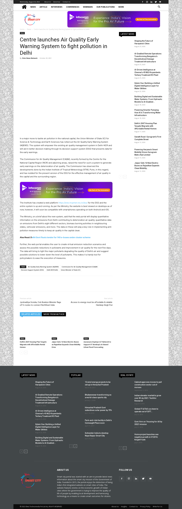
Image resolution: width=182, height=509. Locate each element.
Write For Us (157, 506)
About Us (47, 2)
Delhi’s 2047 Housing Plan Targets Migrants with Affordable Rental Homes (33, 344)
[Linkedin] (151, 2)
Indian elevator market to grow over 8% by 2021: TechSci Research (147, 398)
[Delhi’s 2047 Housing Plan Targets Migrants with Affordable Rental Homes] (34, 330)
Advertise (56, 2)
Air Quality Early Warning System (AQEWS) (43, 267)
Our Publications (105, 7)
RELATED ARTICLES (30, 314)
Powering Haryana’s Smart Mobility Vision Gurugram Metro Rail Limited (146, 152)
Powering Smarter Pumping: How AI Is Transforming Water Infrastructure (147, 112)
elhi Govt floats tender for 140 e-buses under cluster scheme (61, 237)
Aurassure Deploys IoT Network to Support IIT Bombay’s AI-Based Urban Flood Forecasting (97, 344)
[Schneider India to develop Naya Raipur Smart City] (76, 436)
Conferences (72, 7)
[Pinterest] (34, 64)
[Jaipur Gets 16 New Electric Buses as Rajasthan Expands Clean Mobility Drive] (66, 330)
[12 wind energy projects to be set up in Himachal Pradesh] (76, 385)
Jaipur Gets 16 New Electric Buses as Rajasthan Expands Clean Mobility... (146, 165)
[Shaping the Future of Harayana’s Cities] (125, 44)
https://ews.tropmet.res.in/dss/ (73, 202)
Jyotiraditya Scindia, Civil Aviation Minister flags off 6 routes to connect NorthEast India (40, 303)
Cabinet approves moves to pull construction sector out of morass (148, 384)
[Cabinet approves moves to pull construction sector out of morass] (125, 385)
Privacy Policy (145, 506)
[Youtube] (160, 2)
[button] (159, 7)
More (121, 7)
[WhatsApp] (41, 64)
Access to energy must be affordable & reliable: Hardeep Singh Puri (92, 303)
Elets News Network (29, 58)
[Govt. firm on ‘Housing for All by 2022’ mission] (125, 425)
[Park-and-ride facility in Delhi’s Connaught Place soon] (76, 423)
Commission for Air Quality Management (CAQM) (80, 267)
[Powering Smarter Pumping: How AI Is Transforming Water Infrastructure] (125, 113)
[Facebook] (143, 2)
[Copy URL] (53, 64)
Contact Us (66, 2)
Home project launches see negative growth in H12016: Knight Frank (146, 437)
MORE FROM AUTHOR (53, 314)
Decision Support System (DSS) (32, 270)
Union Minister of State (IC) (70, 270)
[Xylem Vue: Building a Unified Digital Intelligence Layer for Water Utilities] (125, 86)
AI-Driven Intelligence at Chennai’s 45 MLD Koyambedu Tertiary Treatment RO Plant (147, 72)
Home (22, 29)
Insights (124, 506)
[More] (59, 64)
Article (43, 7)
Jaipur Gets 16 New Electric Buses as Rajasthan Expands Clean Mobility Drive (66, 344)
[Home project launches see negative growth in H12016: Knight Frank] (125, 437)
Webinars (88, 7)
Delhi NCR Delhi (52, 270)
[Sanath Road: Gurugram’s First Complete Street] (125, 140)
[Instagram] (147, 2)
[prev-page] (21, 352)
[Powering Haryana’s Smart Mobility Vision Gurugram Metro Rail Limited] (125, 152)
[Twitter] (156, 2)
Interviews (56, 7)
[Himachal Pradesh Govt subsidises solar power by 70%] (75, 410)
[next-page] (25, 352)
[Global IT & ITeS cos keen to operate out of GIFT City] (125, 412)
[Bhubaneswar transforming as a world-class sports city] (76, 398)
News (33, 7)
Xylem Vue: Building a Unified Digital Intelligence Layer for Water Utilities (147, 86)
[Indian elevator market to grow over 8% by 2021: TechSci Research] (125, 398)
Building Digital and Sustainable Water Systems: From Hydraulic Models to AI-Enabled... (148, 99)
